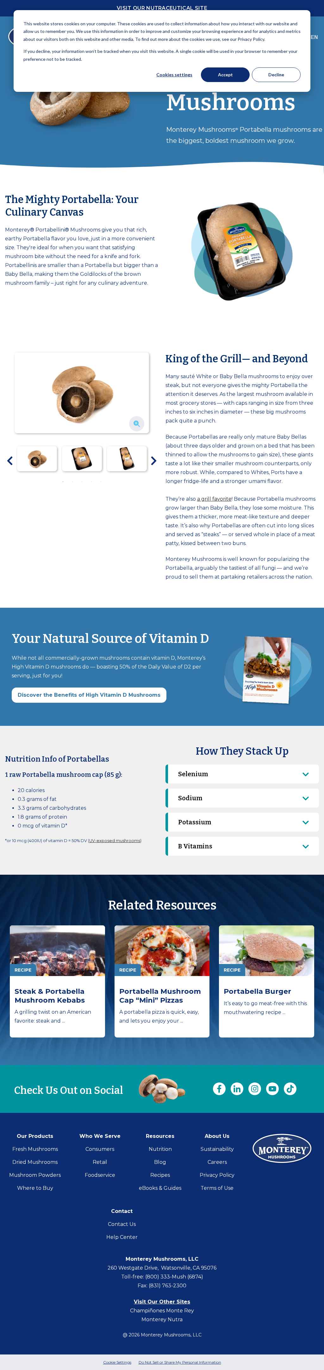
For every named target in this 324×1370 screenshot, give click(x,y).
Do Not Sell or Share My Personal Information (180, 1362)
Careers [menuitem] (217, 1162)
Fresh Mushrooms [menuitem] (35, 1149)
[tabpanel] (37, 458)
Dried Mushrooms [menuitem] (35, 1162)
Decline (276, 74)
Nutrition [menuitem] (160, 1149)
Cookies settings (174, 74)
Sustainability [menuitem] (217, 1149)
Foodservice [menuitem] (100, 1175)
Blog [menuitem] (160, 1162)
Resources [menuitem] (160, 1136)
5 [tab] (101, 482)
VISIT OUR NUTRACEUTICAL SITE (162, 8)
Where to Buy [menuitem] (35, 1188)
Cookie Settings (117, 1362)
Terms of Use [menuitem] (217, 1188)
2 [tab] (72, 482)
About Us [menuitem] (217, 1136)
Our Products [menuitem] (35, 1136)
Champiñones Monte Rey (162, 1311)
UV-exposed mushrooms (114, 840)
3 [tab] (82, 482)
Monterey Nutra (162, 1319)
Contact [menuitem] (122, 1211)
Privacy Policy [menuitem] (217, 1175)
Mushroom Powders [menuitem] (35, 1175)
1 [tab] (63, 482)
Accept (225, 74)
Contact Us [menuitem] (122, 1224)
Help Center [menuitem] (122, 1237)
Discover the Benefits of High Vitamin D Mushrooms (89, 695)
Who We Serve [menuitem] (100, 1136)
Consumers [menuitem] (99, 1149)
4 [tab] (91, 482)
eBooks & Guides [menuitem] (160, 1188)
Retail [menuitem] (100, 1162)
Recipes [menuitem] (160, 1175)
